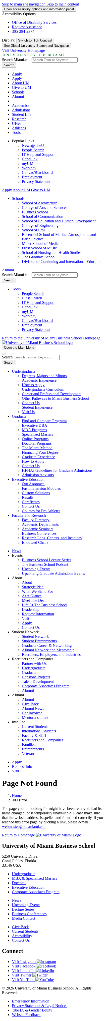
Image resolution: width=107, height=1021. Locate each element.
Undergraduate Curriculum (43, 389)
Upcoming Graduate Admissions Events (53, 573)
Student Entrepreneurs (39, 641)
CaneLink (30, 159)
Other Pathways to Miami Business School (55, 398)
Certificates (31, 502)
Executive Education (28, 479)
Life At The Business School (44, 605)
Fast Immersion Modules (41, 488)
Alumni (18, 96)
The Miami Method (37, 448)
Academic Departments (40, 524)
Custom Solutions (36, 493)
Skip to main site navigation (24, 4)
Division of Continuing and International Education (62, 261)
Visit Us (28, 412)
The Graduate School (38, 257)
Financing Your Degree (40, 452)
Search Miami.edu (16, 60)
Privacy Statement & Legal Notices (39, 1005)
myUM (27, 163)
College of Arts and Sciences (44, 207)
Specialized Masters (37, 434)
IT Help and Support (38, 154)
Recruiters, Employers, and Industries (51, 654)
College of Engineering (40, 225)
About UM (20, 83)
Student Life (21, 114)
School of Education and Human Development (59, 221)
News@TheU (33, 145)
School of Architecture (39, 203)
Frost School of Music (39, 248)
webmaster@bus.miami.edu (24, 826)
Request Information (38, 614)
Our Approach (33, 484)
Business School (35, 212)
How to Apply (33, 385)
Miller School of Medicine (42, 243)
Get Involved (32, 713)
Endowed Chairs (35, 542)
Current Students (35, 726)
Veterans (28, 753)
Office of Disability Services (34, 22)
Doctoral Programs (37, 443)
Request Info (22, 766)
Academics (20, 105)
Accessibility (22, 936)
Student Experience (37, 407)
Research (19, 119)
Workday (29, 168)
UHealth (18, 123)
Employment (32, 177)
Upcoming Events (36, 569)
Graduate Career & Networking (47, 645)
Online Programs (35, 439)
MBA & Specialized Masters (34, 878)
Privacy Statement (36, 181)
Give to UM (21, 87)
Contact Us (31, 403)
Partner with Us (34, 663)
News (16, 551)
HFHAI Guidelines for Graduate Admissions (57, 470)
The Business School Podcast (45, 564)
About (27, 582)
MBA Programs (34, 430)
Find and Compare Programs (44, 421)
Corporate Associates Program (45, 686)
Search (9, 65)
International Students (39, 731)
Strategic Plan (33, 587)
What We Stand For (37, 591)
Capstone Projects (36, 677)
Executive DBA (34, 425)
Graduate (19, 416)
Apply (17, 74)
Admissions (21, 110)
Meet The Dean (34, 600)
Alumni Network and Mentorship (48, 650)
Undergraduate (23, 371)
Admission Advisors (38, 475)
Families (28, 744)
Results (27, 497)
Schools (18, 92)
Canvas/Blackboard (37, 172)
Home (17, 795)
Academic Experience (39, 380)
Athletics (19, 128)
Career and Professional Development (51, 394)
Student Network (35, 636)
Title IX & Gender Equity (32, 1010)
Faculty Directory (36, 520)
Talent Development (38, 681)
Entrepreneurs (33, 749)
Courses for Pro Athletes (41, 511)
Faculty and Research (29, 515)
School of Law (33, 230)
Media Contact (23, 918)
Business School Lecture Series (46, 560)
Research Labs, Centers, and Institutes (52, 538)
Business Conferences (39, 533)
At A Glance (32, 596)
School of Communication (42, 216)
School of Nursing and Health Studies (51, 252)
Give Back (30, 704)
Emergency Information (30, 1001)
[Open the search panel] (4, 353)
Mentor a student (35, 717)
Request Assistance (27, 27)
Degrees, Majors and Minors (44, 376)
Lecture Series (23, 909)
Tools (16, 132)
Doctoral (19, 883)
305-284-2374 (23, 31)
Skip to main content (63, 4)
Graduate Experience (38, 457)
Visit (25, 618)
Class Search (32, 298)
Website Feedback (26, 1014)
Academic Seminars (37, 529)
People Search (33, 150)
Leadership (30, 609)
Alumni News (33, 708)
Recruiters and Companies (42, 740)
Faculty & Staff (34, 735)
